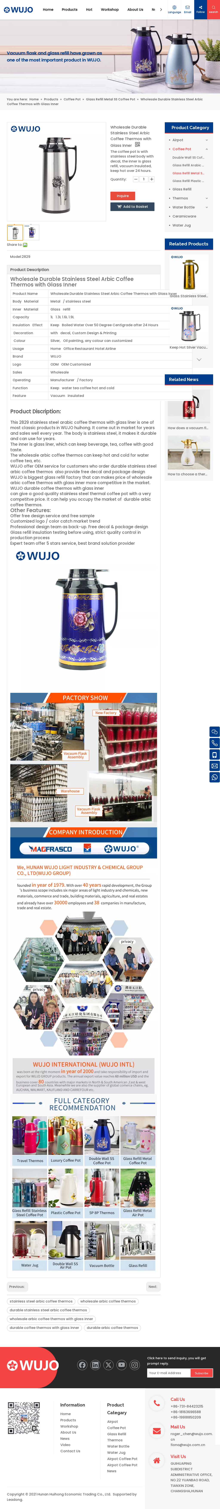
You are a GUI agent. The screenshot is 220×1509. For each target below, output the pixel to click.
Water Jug (182, 225)
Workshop (69, 1426)
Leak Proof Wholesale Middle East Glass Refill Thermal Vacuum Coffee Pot (189, 347)
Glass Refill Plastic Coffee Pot (191, 181)
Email (187, 12)
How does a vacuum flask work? (189, 427)
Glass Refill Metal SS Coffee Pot (191, 173)
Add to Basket (135, 206)
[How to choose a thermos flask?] (189, 453)
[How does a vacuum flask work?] (189, 407)
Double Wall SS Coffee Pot (191, 157)
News (65, 1438)
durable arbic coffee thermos (112, 1327)
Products (68, 1420)
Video (65, 1444)
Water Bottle (184, 207)
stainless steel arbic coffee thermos (41, 1301)
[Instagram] (135, 1365)
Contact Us (70, 1451)
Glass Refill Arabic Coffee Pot (191, 165)
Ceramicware (184, 216)
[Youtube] (121, 1365)
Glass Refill (182, 189)
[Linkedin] (95, 1365)
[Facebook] (82, 1365)
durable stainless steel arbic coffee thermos (48, 1310)
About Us (68, 1432)
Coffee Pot (182, 149)
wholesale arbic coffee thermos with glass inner (51, 1318)
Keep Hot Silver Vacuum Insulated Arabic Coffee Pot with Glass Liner (189, 296)
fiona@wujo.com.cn (188, 1444)
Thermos (180, 198)
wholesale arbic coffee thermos (108, 1301)
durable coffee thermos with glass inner (44, 1327)
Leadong (14, 1499)
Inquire (123, 195)
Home (65, 1413)
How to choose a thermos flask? (189, 474)
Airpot (178, 140)
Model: (16, 256)
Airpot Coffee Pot (122, 1458)
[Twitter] (108, 1365)
